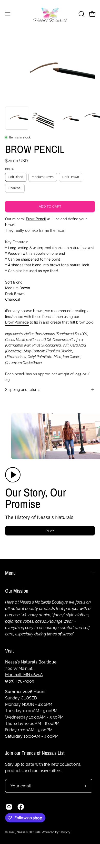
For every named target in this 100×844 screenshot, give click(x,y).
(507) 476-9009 (19, 681)
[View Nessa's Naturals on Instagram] (9, 807)
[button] (81, 14)
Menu (10, 572)
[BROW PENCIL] (16, 118)
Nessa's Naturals (29, 832)
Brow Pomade (17, 322)
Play (50, 531)
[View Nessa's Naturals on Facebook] (21, 807)
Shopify (64, 832)
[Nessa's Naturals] (50, 14)
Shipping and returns (22, 389)
